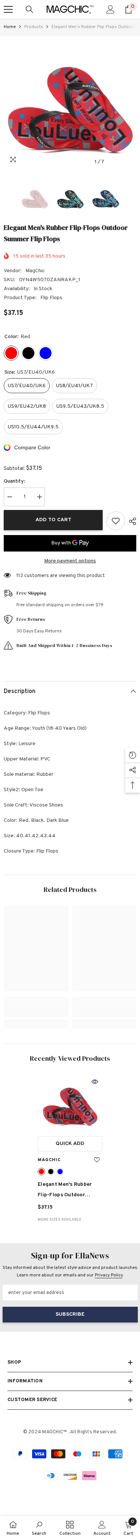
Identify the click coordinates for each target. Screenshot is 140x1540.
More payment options (70, 561)
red (41, 1171)
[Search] (29, 9)
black (51, 1171)
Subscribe (70, 1314)
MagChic (35, 271)
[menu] (8, 9)
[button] (115, 161)
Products (33, 27)
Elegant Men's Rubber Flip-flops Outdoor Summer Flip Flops (68, 1190)
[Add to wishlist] (115, 520)
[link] (36, 1011)
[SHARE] (130, 521)
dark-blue (60, 1171)
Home (10, 27)
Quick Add (70, 1143)
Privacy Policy (108, 1275)
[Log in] (110, 9)
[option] (70, 102)
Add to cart (53, 520)
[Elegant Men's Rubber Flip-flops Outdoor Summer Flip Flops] (70, 1103)
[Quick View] (94, 1081)
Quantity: (14, 481)
